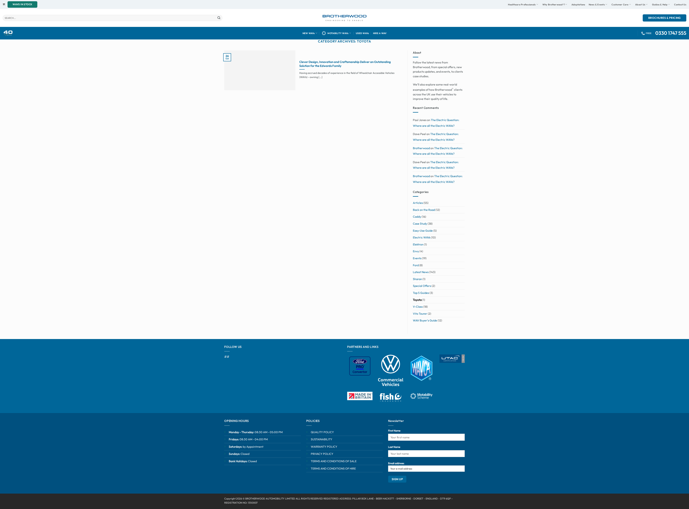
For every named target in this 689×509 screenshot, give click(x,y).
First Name (394, 430)
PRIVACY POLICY (322, 454)
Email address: (396, 463)
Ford (416, 265)
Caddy (417, 217)
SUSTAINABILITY (321, 439)
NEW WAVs (309, 33)
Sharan (417, 279)
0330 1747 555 (670, 33)
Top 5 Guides (421, 293)
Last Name (394, 447)
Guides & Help (659, 4)
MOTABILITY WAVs (337, 33)
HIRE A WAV (380, 33)
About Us (640, 4)
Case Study (420, 223)
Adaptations (578, 4)
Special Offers (422, 286)
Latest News (421, 272)
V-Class (418, 306)
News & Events (597, 4)
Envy (416, 251)
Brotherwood (421, 148)
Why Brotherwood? (553, 4)
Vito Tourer (420, 313)
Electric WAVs (421, 237)
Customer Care (619, 4)
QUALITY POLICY (322, 432)
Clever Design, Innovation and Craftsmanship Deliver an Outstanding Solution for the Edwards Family (345, 64)
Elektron (418, 244)
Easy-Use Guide (423, 230)
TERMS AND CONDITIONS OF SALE (334, 461)
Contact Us (680, 4)
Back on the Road (424, 210)
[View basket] (4, 4)
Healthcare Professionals (522, 4)
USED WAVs (362, 33)
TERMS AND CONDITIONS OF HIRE (333, 468)
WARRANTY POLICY (324, 446)
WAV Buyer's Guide (425, 320)
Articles (418, 203)
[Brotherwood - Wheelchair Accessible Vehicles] (344, 18)
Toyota (417, 300)
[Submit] (219, 18)
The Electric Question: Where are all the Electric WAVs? (436, 122)
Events (417, 258)
